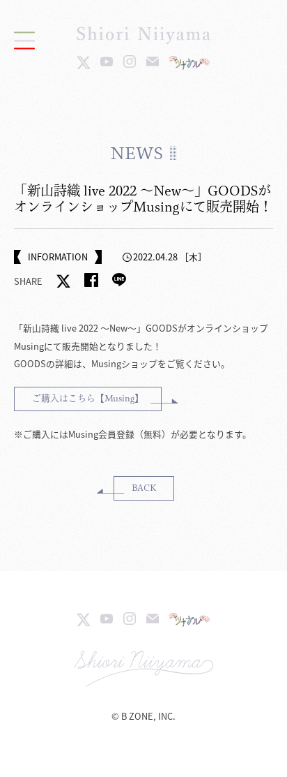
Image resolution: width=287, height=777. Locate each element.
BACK (144, 487)
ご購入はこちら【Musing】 (88, 398)
